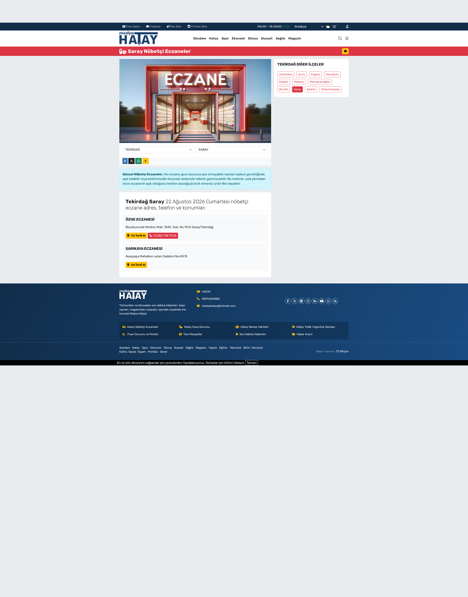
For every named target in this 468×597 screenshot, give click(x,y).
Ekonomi (238, 38)
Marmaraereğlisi (320, 81)
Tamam (252, 363)
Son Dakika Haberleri (252, 334)
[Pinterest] (301, 301)
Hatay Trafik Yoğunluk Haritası (315, 327)
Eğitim (223, 347)
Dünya (253, 38)
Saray (297, 89)
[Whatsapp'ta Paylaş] (138, 161)
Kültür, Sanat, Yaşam (132, 351)
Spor (225, 38)
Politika (153, 351)
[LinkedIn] (315, 301)
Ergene (315, 74)
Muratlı (283, 89)
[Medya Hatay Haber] (138, 38)
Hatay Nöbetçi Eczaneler (142, 327)
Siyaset (267, 38)
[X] (295, 301)
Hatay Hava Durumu (197, 327)
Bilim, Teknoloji (253, 347)
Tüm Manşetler (192, 334)
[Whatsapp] (328, 301)
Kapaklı (283, 81)
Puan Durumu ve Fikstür (142, 334)
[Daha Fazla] (146, 161)
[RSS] (335, 301)
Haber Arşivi (304, 334)
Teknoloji (235, 347)
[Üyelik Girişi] (346, 26)
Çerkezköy (285, 74)
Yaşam (213, 347)
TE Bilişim (342, 351)
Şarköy (311, 89)
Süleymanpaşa (330, 89)
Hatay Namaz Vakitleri (255, 327)
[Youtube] (322, 301)
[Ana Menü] (347, 38)
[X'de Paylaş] (131, 161)
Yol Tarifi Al (138, 235)
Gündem (199, 38)
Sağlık (280, 38)
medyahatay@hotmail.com (218, 306)
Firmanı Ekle (199, 26)
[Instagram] (308, 301)
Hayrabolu (332, 74)
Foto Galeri (133, 26)
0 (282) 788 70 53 (165, 235)
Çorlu (301, 74)
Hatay (213, 38)
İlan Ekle (176, 26)
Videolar (155, 26)
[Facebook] (288, 301)
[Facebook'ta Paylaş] (125, 161)
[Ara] (340, 38)
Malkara (299, 81)
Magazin (294, 38)
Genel (163, 351)
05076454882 (211, 298)
